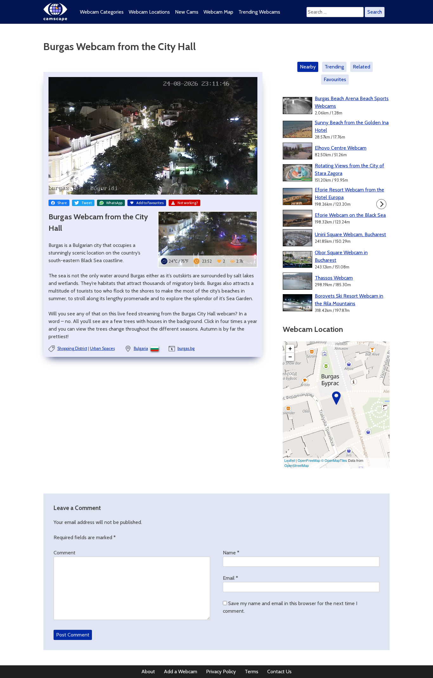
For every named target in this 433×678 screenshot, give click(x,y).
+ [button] (290, 348)
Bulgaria (141, 348)
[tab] (309, 67)
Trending (334, 67)
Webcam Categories (102, 12)
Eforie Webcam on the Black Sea (350, 215)
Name (231, 553)
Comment (64, 553)
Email (230, 578)
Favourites (335, 79)
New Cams (186, 12)
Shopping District (72, 348)
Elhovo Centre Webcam (340, 148)
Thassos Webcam (334, 278)
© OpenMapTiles (334, 460)
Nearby (308, 67)
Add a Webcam (180, 671)
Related (361, 67)
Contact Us (279, 671)
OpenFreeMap (309, 460)
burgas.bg (186, 348)
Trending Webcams (259, 12)
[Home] (55, 19)
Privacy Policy (221, 671)
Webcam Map (218, 12)
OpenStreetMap (296, 465)
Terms (251, 671)
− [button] (290, 356)
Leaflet (289, 460)
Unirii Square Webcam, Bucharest (350, 234)
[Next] (381, 204)
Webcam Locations (149, 12)
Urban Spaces (102, 348)
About (148, 671)
